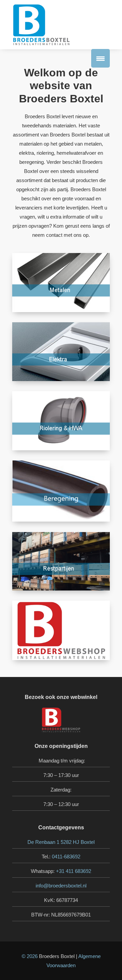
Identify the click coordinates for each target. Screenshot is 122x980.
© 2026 (30, 956)
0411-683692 (66, 856)
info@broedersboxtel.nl (61, 885)
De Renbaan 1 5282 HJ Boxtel (61, 842)
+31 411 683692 (73, 871)
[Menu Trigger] (100, 58)
